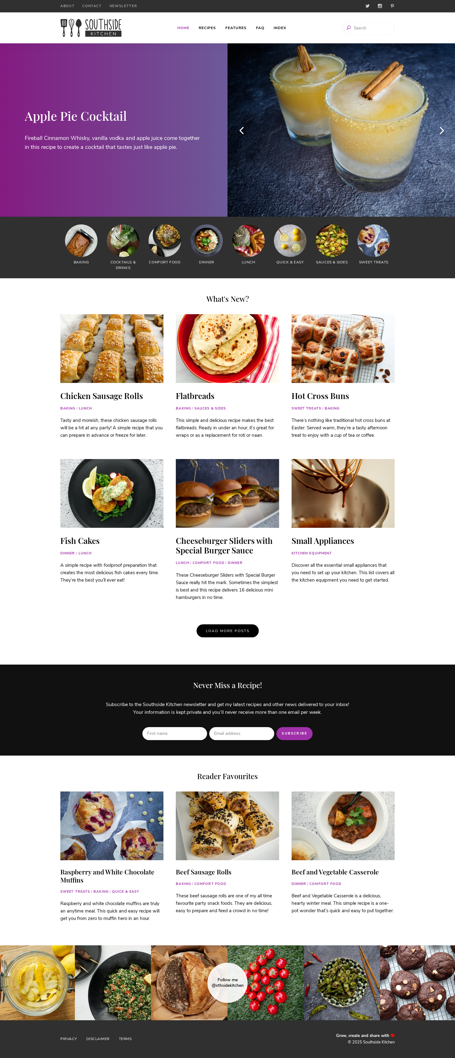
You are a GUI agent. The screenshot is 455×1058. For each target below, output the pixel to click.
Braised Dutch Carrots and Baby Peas (99, 115)
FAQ (260, 27)
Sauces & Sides (210, 408)
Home (183, 27)
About (67, 6)
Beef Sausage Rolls (204, 871)
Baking (68, 408)
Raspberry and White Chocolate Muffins (107, 875)
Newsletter (123, 6)
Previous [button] (241, 130)
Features (236, 27)
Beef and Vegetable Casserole (335, 871)
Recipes (207, 27)
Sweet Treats (306, 408)
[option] (114, 130)
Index (280, 27)
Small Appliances (323, 540)
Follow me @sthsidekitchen (228, 982)
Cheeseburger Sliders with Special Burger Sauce (224, 545)
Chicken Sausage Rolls (101, 395)
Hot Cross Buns (320, 395)
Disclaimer (98, 1038)
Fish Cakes (80, 540)
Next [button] (441, 130)
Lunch (85, 408)
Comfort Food (208, 563)
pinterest (392, 6)
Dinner (67, 553)
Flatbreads (195, 395)
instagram (380, 6)
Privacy (68, 1038)
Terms (125, 1038)
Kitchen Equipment (312, 553)
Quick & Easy (125, 891)
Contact (92, 6)
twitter (367, 6)
